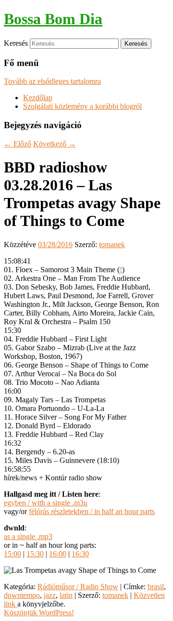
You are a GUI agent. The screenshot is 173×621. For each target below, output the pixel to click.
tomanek (112, 244)
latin (66, 595)
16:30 (80, 554)
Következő (54, 144)
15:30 (35, 554)
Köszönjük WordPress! (39, 612)
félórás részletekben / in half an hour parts (92, 511)
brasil (156, 586)
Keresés (16, 43)
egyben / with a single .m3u (45, 503)
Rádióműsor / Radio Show (77, 586)
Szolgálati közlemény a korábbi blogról (82, 106)
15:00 (12, 554)
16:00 (57, 554)
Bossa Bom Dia (53, 18)
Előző (17, 144)
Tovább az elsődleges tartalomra (52, 81)
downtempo (22, 595)
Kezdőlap (37, 97)
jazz (50, 595)
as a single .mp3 (28, 536)
